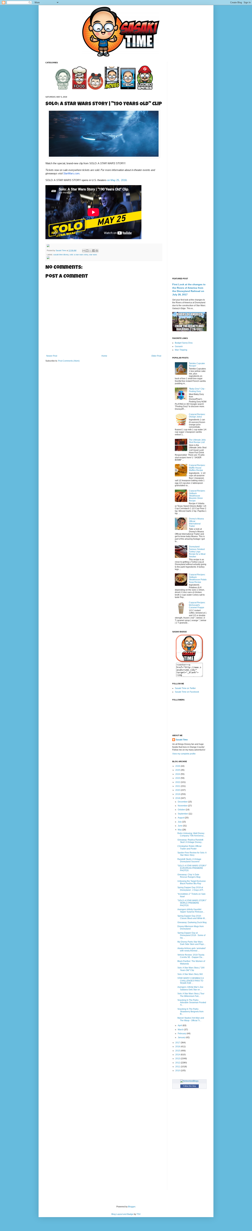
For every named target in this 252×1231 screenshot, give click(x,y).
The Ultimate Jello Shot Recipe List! (197, 441)
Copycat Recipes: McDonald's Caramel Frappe (197, 605)
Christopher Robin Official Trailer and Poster (189, 847)
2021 (178, 786)
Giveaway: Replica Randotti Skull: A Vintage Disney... (190, 841)
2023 (178, 778)
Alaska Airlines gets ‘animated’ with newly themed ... (191, 949)
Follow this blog (189, 1086)
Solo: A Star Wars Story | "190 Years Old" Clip (191, 968)
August (181, 817)
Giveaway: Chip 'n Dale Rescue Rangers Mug (188, 875)
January (182, 1037)
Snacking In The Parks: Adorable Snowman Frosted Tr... (191, 1002)
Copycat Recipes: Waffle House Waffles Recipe (197, 467)
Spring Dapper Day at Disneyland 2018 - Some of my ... (191, 935)
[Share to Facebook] (93, 250)
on (117, 180)
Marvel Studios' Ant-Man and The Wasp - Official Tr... (190, 1019)
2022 (178, 782)
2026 (178, 766)
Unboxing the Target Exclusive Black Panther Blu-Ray (191, 882)
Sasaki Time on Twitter (185, 688)
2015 (178, 1050)
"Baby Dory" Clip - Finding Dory (197, 390)
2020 (178, 790)
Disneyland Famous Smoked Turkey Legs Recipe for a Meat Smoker (197, 551)
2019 (178, 794)
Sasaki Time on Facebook (187, 692)
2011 (178, 1066)
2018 (178, 798)
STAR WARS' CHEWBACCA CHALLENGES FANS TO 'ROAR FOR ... (190, 980)
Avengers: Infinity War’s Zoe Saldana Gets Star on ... (190, 988)
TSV (139, 1214)
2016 (178, 1046)
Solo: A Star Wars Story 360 (190, 974)
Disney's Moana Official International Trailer (196, 522)
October (182, 809)
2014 (178, 1054)
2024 (178, 774)
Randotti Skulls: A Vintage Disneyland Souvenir (189, 860)
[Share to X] (90, 250)
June (180, 826)
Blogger (131, 1206)
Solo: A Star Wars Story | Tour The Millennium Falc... (190, 994)
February (182, 1033)
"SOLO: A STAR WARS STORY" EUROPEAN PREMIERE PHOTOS (192, 868)
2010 (178, 1070)
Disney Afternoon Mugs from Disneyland (190, 927)
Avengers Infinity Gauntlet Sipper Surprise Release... (191, 910)
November (183, 805)
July (180, 822)
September (183, 814)
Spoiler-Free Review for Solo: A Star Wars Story (191, 853)
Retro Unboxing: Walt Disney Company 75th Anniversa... (191, 834)
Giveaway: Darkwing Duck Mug (192, 922)
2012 (178, 1062)
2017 (178, 1042)
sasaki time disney (61, 255)
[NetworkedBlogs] (189, 1081)
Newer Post (51, 356)
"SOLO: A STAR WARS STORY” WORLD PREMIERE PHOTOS (192, 903)
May (180, 829)
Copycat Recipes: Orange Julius (197, 415)
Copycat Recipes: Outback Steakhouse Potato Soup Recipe (198, 578)
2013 (178, 1058)
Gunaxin (179, 346)
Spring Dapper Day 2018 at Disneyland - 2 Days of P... (190, 888)
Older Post (156, 356)
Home (104, 356)
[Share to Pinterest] (97, 250)
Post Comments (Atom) (69, 361)
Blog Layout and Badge (122, 1214)
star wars (93, 255)
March (181, 1029)
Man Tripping (181, 350)
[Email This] (84, 250)
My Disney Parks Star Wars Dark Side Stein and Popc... (191, 943)
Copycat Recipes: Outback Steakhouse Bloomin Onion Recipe (197, 496)
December (183, 802)
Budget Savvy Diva (184, 343)
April (180, 1025)
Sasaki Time (61, 250)
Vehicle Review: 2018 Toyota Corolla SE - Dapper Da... (190, 956)
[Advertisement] (189, 113)
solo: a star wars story (79, 255)
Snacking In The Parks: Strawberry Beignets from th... (190, 1011)
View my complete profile (184, 754)
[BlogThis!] (87, 250)
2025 (178, 770)
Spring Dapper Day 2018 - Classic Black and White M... (191, 917)
